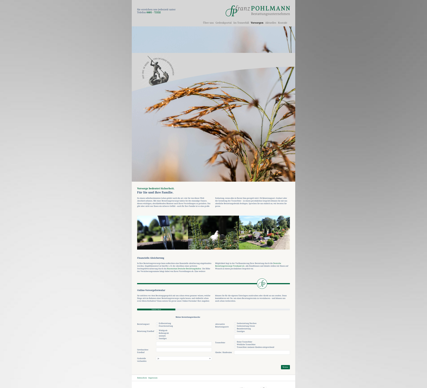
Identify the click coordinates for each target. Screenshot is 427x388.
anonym (162, 336)
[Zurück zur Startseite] (258, 11)
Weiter (285, 367)
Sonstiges (163, 338)
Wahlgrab (163, 330)
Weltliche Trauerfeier (246, 344)
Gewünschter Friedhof (142, 351)
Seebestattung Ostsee (246, 326)
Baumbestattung (244, 329)
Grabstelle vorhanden (141, 359)
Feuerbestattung (166, 326)
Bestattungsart (143, 324)
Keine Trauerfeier (244, 342)
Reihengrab (164, 333)
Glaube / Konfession (223, 352)
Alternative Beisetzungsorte (222, 325)
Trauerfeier (220, 343)
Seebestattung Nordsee (247, 323)
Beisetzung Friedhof (145, 331)
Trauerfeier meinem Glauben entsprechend (255, 347)
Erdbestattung (165, 323)
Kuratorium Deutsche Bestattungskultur (184, 269)
